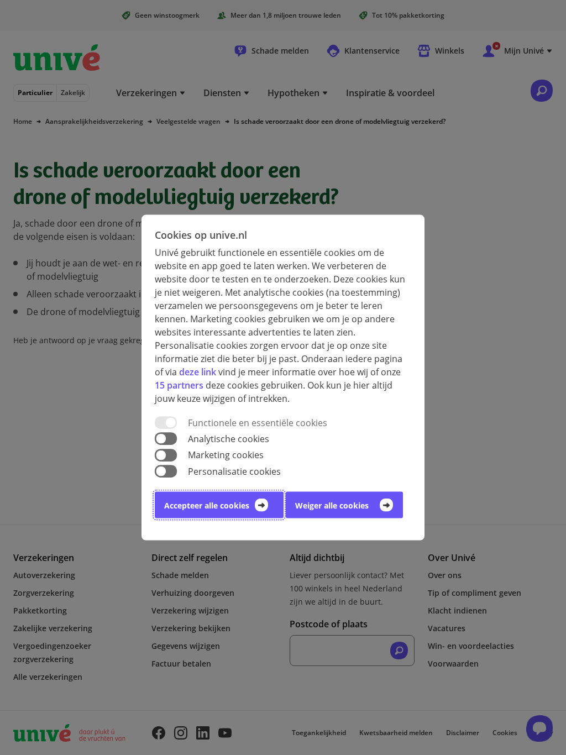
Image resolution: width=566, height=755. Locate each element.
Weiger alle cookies (332, 505)
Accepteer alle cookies (206, 505)
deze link (197, 372)
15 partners (179, 385)
